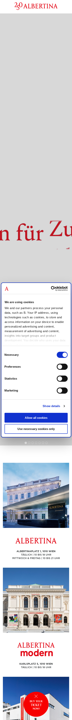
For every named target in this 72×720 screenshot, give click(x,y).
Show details (51, 406)
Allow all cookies (36, 417)
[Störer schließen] (36, 696)
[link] (36, 229)
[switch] (62, 367)
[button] (26, 443)
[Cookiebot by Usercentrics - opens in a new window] (51, 288)
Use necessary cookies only (36, 429)
